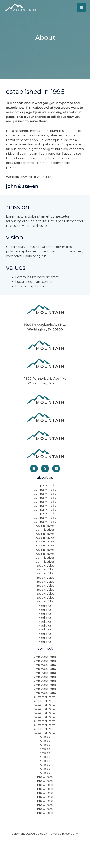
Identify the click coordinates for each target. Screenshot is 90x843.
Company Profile (45, 485)
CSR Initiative (45, 525)
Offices (45, 736)
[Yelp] (45, 468)
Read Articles (45, 565)
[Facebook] (34, 468)
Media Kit (45, 605)
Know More (45, 776)
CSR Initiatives (45, 529)
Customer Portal (45, 696)
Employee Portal (45, 656)
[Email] (56, 468)
